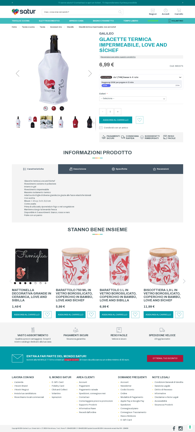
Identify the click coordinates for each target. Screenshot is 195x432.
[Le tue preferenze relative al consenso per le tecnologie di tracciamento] (190, 427)
